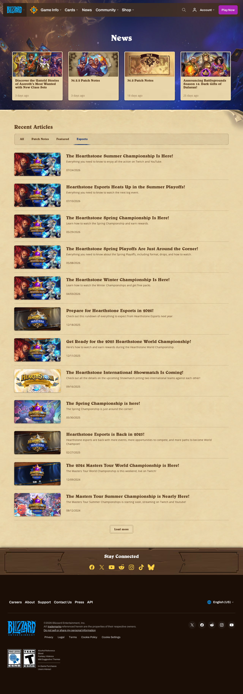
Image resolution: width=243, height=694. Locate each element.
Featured (62, 138)
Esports (82, 138)
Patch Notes (40, 138)
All (22, 138)
